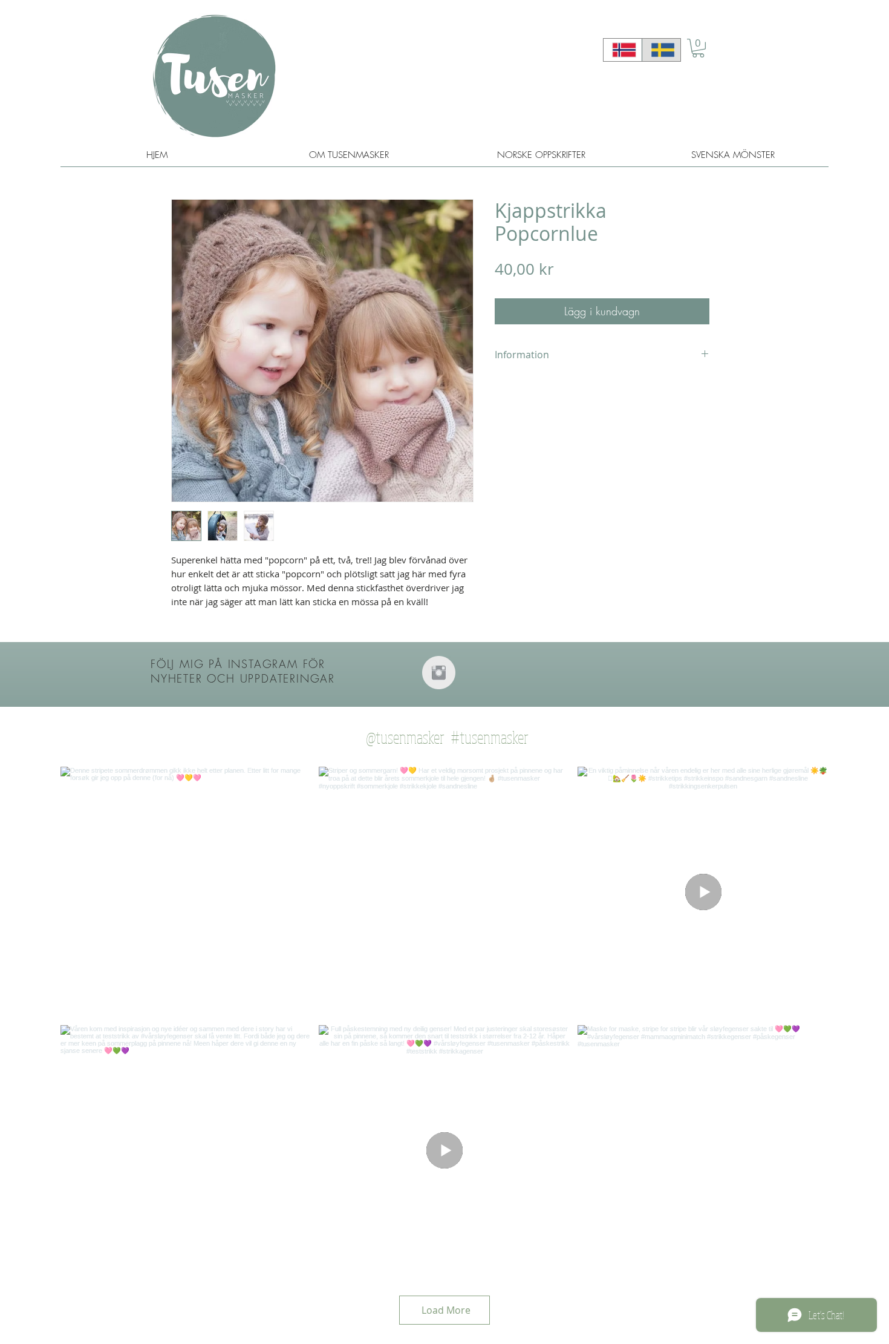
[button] (698, 48)
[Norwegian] (623, 50)
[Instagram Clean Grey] (438, 672)
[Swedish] (661, 50)
